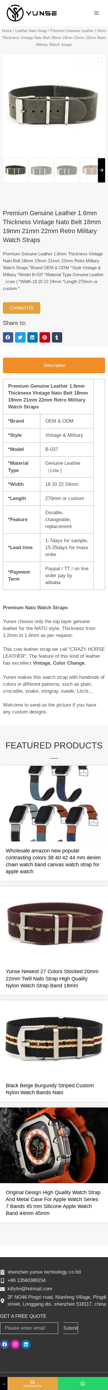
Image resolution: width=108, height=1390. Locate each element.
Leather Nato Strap (31, 31)
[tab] (54, 365)
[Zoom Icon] (99, 60)
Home (7, 31)
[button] (8, 337)
